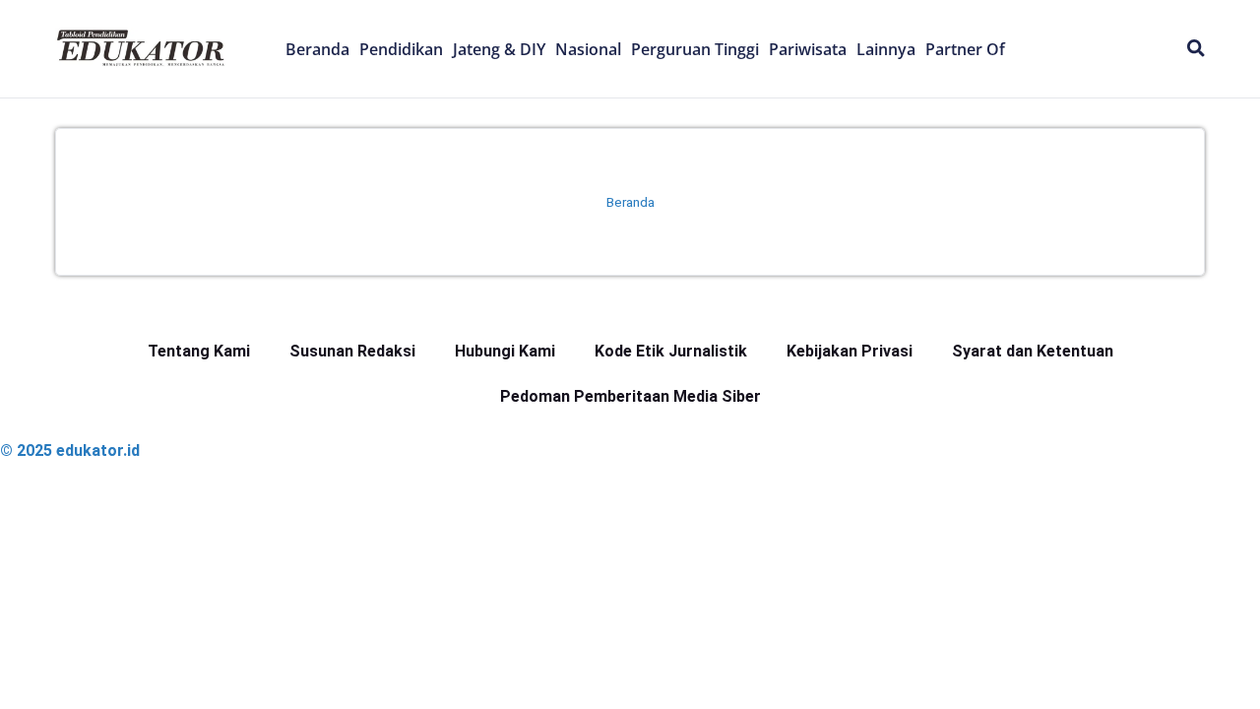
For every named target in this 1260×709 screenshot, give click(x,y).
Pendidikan (401, 49)
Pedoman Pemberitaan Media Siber (630, 396)
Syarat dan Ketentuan (1032, 351)
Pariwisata (808, 49)
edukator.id (98, 450)
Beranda (317, 49)
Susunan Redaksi (352, 351)
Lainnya (885, 49)
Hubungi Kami (505, 351)
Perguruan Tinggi (695, 49)
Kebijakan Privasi (850, 351)
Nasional (588, 49)
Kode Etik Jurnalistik (671, 351)
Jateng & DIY (499, 49)
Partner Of (965, 49)
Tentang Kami (199, 351)
